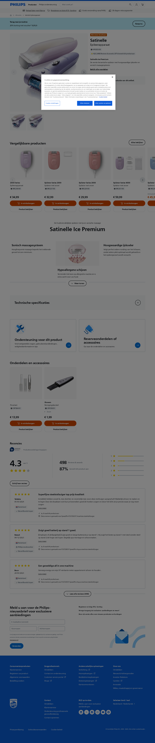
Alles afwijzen (84, 103)
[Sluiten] (112, 77)
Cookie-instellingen (52, 103)
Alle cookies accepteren (103, 103)
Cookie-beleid (103, 97)
